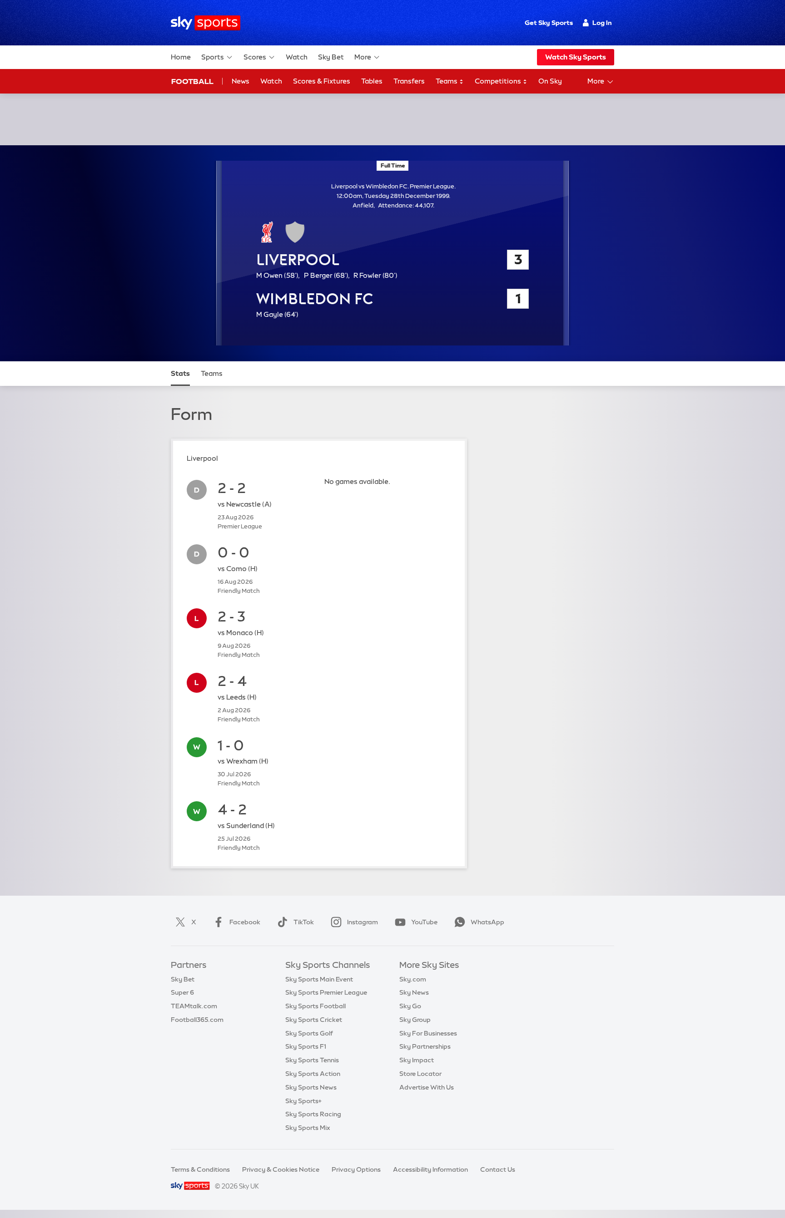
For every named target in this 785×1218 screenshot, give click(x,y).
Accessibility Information (430, 1169)
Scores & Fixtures (321, 81)
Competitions (498, 81)
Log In (602, 23)
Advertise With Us (426, 1087)
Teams (447, 81)
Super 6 (182, 992)
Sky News (414, 992)
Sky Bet (331, 57)
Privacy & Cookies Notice (280, 1169)
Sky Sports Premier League (326, 992)
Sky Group (415, 1019)
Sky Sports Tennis (312, 1060)
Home (181, 57)
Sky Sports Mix (307, 1127)
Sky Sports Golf (309, 1033)
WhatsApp (487, 922)
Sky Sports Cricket (313, 1019)
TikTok (303, 922)
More (362, 57)
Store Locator (420, 1073)
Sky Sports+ (303, 1101)
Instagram (362, 922)
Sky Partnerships (425, 1046)
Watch (297, 57)
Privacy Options (356, 1169)
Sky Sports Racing (313, 1114)
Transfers (409, 81)
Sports (212, 57)
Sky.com (412, 979)
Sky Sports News (311, 1087)
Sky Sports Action (312, 1073)
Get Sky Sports (549, 23)
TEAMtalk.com (194, 1006)
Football (192, 81)
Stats (180, 373)
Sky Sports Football (315, 1006)
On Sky (550, 81)
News (240, 81)
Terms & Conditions (200, 1169)
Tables (372, 81)
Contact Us (497, 1169)
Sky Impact (416, 1060)
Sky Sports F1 (305, 1046)
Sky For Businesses (428, 1033)
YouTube (424, 922)
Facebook (244, 922)
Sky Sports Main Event (319, 979)
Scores (254, 57)
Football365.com (197, 1019)
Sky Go (410, 1006)
